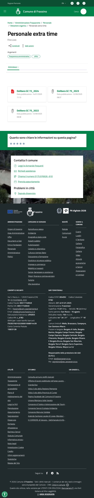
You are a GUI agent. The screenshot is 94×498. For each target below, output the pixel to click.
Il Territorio (80, 239)
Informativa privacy (15, 439)
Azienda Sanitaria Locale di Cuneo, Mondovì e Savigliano (51, 416)
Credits (10, 451)
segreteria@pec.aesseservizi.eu (64, 361)
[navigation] (4, 11)
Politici (10, 256)
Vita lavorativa (34, 283)
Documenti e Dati (15, 240)
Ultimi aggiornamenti (16, 455)
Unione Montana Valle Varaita (40, 400)
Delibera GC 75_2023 (68, 91)
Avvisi (64, 236)
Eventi (78, 231)
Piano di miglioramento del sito (15, 396)
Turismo (31, 280)
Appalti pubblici (34, 240)
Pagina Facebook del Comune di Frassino (44, 396)
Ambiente (32, 233)
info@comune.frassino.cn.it (24, 311)
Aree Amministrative (16, 233)
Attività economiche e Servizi (81, 263)
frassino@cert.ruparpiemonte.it (25, 308)
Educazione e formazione (38, 256)
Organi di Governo (15, 229)
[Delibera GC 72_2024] (13, 91)
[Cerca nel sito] (83, 11)
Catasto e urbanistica (36, 248)
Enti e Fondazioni (15, 244)
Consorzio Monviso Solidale (39, 412)
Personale (47, 22)
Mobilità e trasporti (35, 268)
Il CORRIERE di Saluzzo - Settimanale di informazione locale (52, 419)
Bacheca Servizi (14, 431)
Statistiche (12, 459)
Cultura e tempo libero (37, 252)
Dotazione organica (18, 25)
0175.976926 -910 (19, 299)
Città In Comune (58, 484)
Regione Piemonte (14, 3)
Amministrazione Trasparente (27, 22)
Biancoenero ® (67, 488)
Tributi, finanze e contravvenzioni (41, 276)
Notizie (65, 229)
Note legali (12, 443)
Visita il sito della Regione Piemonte (42, 388)
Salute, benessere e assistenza (40, 272)
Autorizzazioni (33, 244)
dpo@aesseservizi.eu (62, 358)
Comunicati (66, 233)
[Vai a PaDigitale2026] (71, 210)
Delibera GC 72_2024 (28, 91)
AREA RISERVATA (47, 494)
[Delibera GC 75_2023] (53, 91)
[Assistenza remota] (67, 484)
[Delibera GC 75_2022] (13, 110)
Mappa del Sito (14, 463)
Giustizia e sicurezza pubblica (39, 260)
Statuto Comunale (15, 435)
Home (10, 22)
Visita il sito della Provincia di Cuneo (42, 392)
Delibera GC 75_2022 (28, 110)
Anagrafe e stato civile (37, 236)
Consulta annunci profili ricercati (41, 376)
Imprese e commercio (36, 264)
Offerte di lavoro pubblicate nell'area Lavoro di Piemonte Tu (52, 380)
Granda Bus (32, 384)
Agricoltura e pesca (35, 229)
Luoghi (78, 235)
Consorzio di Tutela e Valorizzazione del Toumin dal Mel (50, 404)
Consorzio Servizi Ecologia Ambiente (42, 408)
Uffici (10, 236)
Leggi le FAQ (13, 404)
